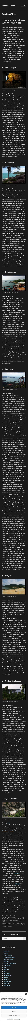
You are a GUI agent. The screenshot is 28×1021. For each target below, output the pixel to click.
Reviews (6, 977)
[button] (26, 994)
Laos (9, 823)
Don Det (12, 831)
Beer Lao (17, 883)
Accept (14, 1007)
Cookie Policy (10, 1019)
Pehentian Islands (20, 923)
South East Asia (11, 924)
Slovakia (6, 979)
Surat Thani (17, 924)
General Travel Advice (15, 915)
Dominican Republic (9, 957)
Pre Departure (7, 975)
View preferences (14, 1015)
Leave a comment (7, 926)
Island (3, 920)
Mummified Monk (6, 923)
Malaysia (4, 917)
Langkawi (11, 921)
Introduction (7, 965)
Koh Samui (22, 920)
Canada (6, 953)
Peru (5, 971)
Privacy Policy (17, 1019)
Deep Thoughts (8, 955)
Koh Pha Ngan (8, 920)
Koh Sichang (5, 921)
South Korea (7, 981)
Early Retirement (8, 959)
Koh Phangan (16, 920)
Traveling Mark (8, 5)
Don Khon (5, 831)
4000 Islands (15, 917)
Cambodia (16, 873)
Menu (23, 5)
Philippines (7, 973)
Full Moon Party (22, 918)
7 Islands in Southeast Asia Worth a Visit (13, 21)
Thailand (9, 917)
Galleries (6, 961)
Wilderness (7, 985)
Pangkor (13, 923)
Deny (14, 1011)
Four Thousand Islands (12, 918)
